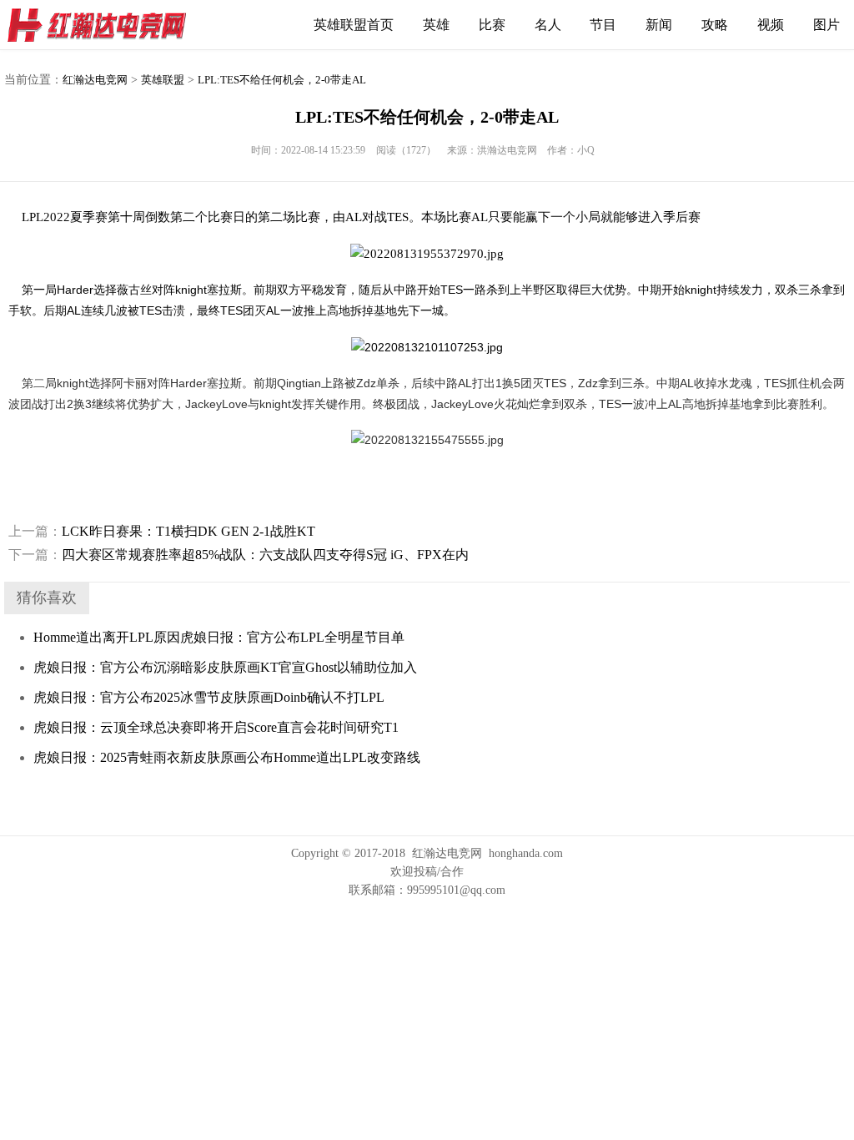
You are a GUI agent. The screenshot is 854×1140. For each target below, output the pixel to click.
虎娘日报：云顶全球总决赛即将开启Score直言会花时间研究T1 (216, 727)
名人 (548, 25)
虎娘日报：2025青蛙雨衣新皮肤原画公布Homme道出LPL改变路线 (226, 757)
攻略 (714, 25)
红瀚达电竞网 (104, 25)
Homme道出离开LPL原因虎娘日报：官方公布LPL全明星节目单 (218, 637)
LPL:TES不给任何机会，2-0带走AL (282, 79)
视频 (770, 25)
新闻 (659, 25)
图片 (826, 25)
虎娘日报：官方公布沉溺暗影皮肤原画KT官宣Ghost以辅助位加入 (225, 667)
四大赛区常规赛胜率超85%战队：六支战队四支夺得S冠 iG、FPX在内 (238, 554)
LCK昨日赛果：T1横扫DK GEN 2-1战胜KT (161, 531)
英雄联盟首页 (354, 25)
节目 (603, 25)
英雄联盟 (162, 79)
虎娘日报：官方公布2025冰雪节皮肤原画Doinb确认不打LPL (208, 697)
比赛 (492, 25)
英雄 (436, 25)
